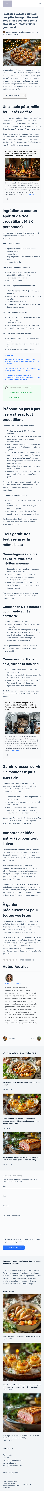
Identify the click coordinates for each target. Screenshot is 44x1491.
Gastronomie (7, 34)
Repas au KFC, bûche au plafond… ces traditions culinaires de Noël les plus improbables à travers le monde (21, 153)
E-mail (5, 1196)
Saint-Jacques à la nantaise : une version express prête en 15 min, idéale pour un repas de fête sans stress (21, 1121)
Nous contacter (14, 397)
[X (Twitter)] (27, 1484)
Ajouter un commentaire (12, 1216)
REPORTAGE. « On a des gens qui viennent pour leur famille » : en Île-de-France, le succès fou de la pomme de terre (21, 706)
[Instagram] (30, 1484)
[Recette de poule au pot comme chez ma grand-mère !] (22, 1068)
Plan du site (7, 1455)
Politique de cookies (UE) (12, 1466)
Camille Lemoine (13, 983)
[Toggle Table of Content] (22, 95)
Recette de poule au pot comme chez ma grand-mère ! (21, 1336)
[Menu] (40, 4)
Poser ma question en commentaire (21, 392)
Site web (6, 1206)
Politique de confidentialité (13, 1460)
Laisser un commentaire (14, 1247)
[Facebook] (24, 1484)
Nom (5, 1186)
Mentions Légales (9, 1463)
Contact (6, 1458)
